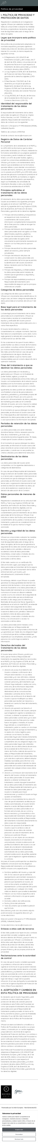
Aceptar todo (19, 1129)
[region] (19, 1127)
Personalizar (19, 1134)
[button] (36, 3)
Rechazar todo (19, 1139)
